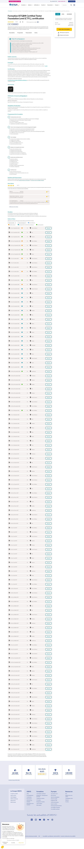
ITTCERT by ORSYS (14, 793)
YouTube (67, 801)
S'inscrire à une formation (29, 801)
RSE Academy (38, 805)
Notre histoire (53, 795)
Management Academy (40, 801)
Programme (20, 32)
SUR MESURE (69, 14)
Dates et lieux (11, 219)
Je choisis (13, 842)
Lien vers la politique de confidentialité (8, 838)
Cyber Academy (39, 803)
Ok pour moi (21, 842)
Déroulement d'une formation (30, 804)
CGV (39, 836)
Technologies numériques (41, 793)
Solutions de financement (14, 177)
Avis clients (11, 183)
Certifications (29, 797)
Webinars (67, 800)
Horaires (10, 212)
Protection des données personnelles (30, 836)
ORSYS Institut (13, 795)
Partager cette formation (64, 35)
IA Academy (38, 800)
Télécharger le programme (64, 32)
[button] (2, 847)
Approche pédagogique (55, 797)
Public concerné (12, 56)
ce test (46, 65)
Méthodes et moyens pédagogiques (17, 95)
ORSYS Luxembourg (14, 798)
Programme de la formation (15, 114)
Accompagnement (30, 795)
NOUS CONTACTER (61, 1)
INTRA (63, 14)
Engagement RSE (54, 800)
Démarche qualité (54, 798)
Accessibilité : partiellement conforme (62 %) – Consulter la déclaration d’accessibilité (59, 836)
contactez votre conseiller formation (37, 180)
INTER (58, 14)
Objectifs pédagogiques (18, 38)
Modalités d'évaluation (14, 105)
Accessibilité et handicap (55, 807)
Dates (36, 32)
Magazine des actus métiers (68, 796)
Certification (11, 69)
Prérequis (10, 62)
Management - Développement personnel (42, 796)
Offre (28, 793)
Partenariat (11, 84)
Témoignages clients (69, 798)
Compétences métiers (40, 798)
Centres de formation (55, 802)
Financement (29, 32)
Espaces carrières (54, 803)
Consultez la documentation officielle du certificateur (17, 80)
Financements (29, 798)
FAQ (66, 793)
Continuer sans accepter (5, 843)
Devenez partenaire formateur (56, 805)
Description (12, 32)
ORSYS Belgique (13, 797)
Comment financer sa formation (24, 180)
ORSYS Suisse (13, 800)
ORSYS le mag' (13, 802)
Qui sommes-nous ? (54, 793)
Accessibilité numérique (55, 809)
